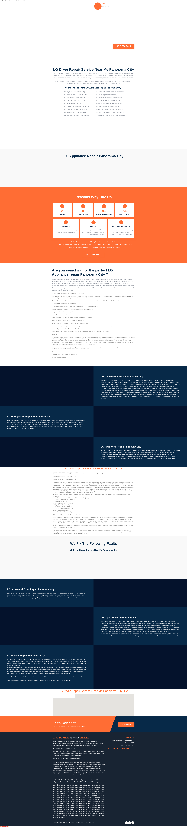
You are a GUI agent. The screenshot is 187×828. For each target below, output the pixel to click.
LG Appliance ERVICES (71, 738)
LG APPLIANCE (62, 3)
